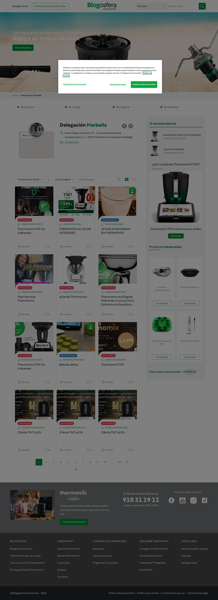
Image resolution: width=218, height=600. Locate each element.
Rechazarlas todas (118, 84)
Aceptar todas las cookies (144, 84)
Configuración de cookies (74, 84)
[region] (110, 76)
